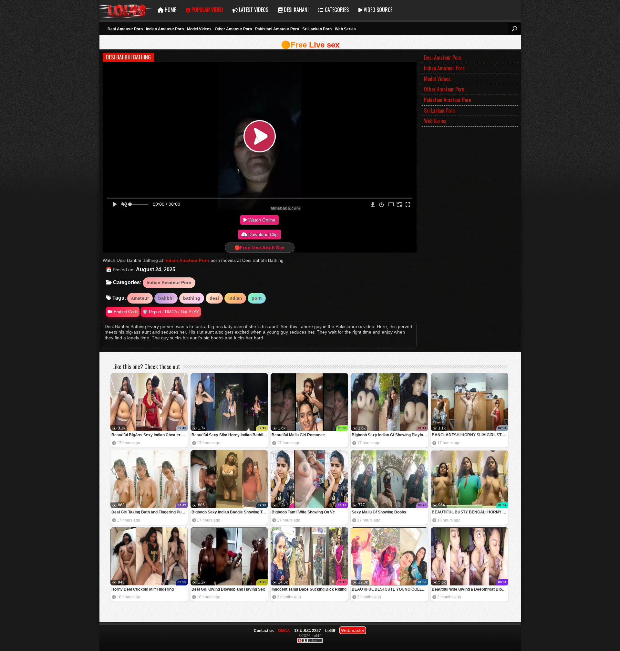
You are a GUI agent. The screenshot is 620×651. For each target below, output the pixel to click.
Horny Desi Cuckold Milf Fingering (142, 589)
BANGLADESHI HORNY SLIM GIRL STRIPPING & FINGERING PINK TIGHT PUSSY (470, 435)
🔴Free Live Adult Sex (259, 247)
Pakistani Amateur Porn (277, 29)
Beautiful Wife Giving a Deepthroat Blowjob (470, 589)
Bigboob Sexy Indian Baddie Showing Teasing (229, 512)
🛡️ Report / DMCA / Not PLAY (170, 311)
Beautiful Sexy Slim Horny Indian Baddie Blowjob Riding (229, 435)
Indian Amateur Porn (165, 29)
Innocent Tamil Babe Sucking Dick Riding (309, 589)
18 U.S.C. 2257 (307, 630)
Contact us (264, 630)
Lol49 (126, 10)
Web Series (345, 29)
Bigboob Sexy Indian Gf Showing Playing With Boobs (390, 435)
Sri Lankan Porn (317, 29)
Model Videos (199, 29)
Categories (336, 10)
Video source (377, 10)
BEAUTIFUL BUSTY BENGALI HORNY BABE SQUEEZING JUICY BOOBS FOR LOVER (470, 512)
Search (514, 29)
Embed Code (125, 311)
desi (214, 298)
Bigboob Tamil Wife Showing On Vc (303, 512)
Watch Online (261, 219)
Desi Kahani (296, 10)
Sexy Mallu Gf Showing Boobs (379, 512)
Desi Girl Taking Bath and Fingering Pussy (149, 512)
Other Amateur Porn (233, 29)
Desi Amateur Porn (125, 29)
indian (235, 298)
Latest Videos (253, 10)
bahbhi (166, 298)
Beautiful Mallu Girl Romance (298, 435)
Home (169, 10)
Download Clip (262, 234)
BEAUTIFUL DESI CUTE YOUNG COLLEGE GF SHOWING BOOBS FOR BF (390, 589)
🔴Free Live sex (310, 44)
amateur (140, 298)
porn (257, 298)
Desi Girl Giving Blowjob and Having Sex (228, 589)
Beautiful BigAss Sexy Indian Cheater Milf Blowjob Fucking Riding (149, 435)
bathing (191, 298)
